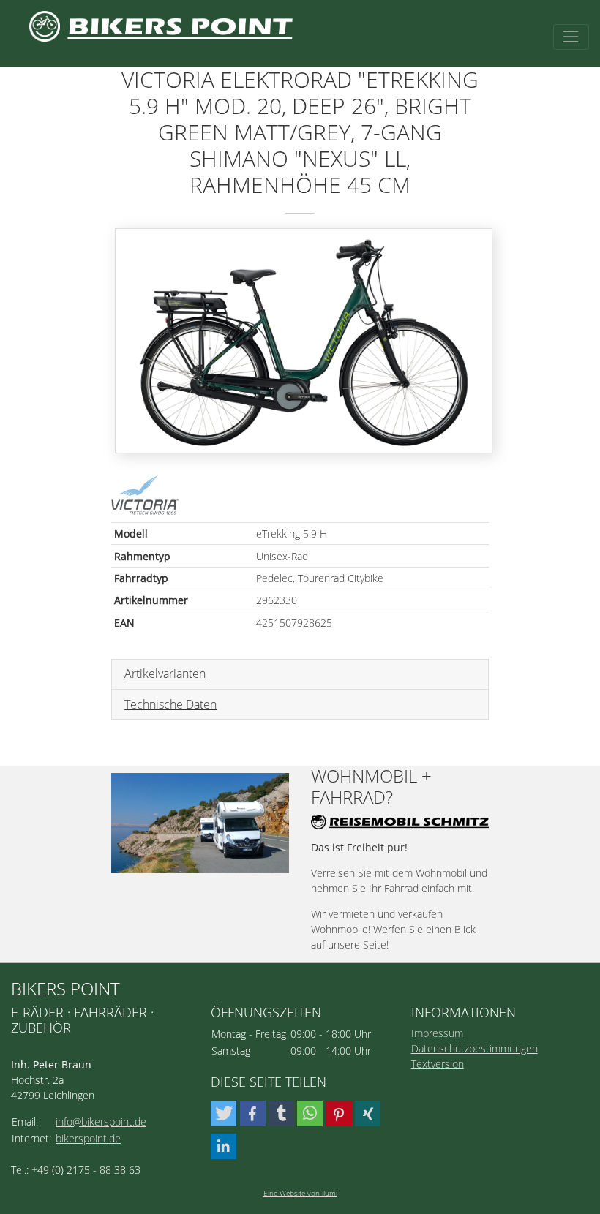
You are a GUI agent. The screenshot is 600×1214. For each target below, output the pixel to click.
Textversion (437, 1064)
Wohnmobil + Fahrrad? (371, 787)
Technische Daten (170, 704)
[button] (223, 1113)
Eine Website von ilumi (300, 1193)
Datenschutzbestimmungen (474, 1048)
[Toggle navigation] (571, 37)
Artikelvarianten (165, 674)
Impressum (437, 1033)
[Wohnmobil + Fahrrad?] (200, 823)
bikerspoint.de (88, 1138)
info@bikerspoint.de (101, 1121)
